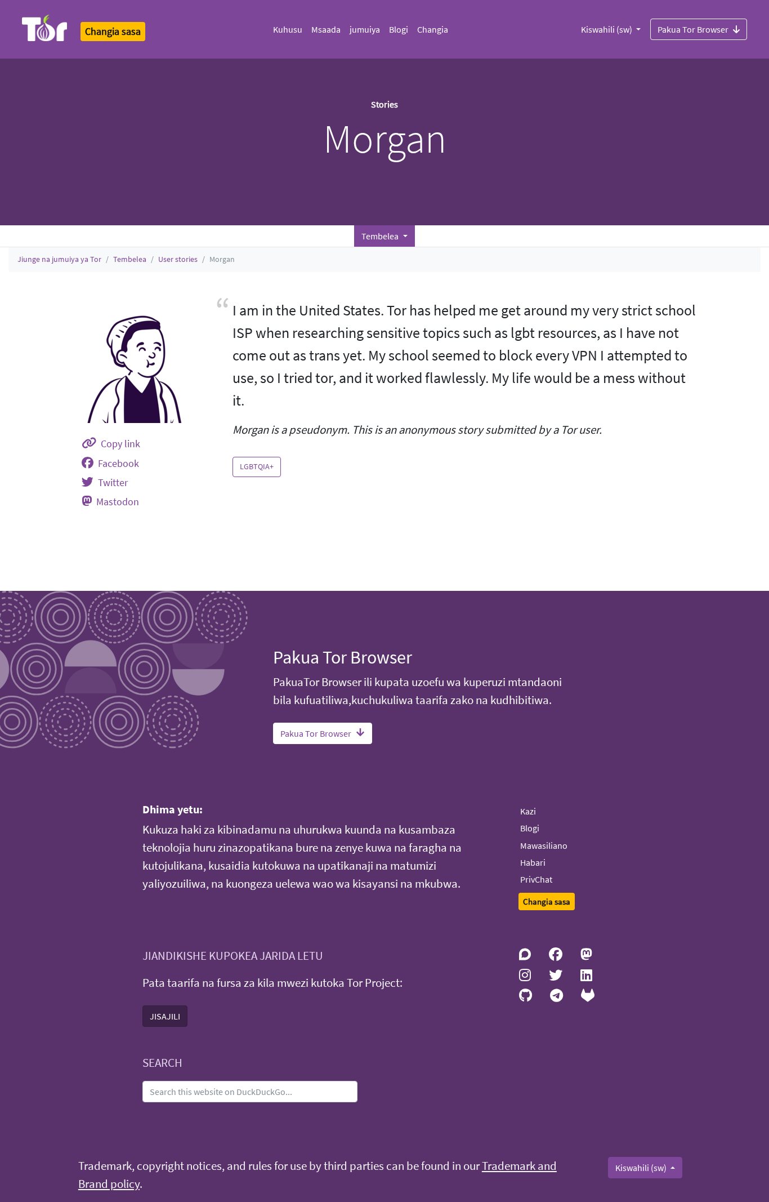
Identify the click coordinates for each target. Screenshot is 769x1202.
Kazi (528, 811)
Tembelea (129, 259)
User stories (178, 259)
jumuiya (365, 29)
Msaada (326, 29)
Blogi (398, 29)
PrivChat (536, 879)
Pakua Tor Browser (693, 29)
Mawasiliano (543, 845)
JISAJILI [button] (165, 1016)
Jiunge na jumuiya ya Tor (59, 259)
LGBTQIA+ (257, 466)
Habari (533, 862)
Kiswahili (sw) (607, 29)
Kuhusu (287, 29)
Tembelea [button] (380, 236)
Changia (432, 29)
